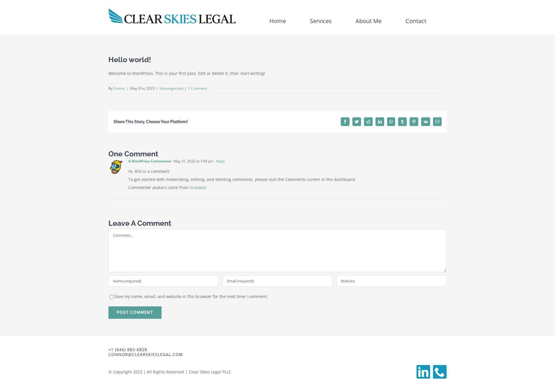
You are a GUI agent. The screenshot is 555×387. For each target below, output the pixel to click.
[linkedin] (423, 372)
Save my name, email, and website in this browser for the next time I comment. (191, 296)
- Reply (219, 161)
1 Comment (197, 88)
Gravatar (198, 187)
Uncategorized (171, 88)
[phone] (440, 372)
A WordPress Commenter (149, 161)
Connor (119, 88)
